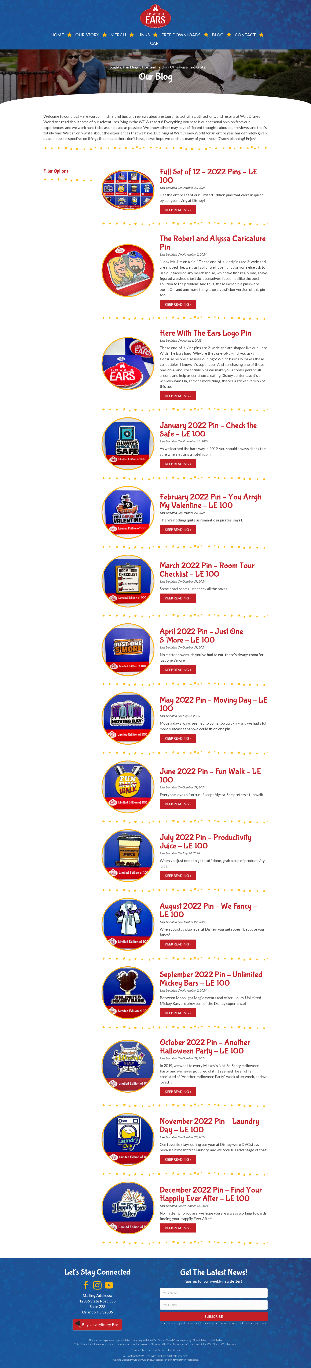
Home (57, 34)
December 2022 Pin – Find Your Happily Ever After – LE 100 (211, 1194)
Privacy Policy (138, 1350)
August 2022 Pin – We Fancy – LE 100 (208, 910)
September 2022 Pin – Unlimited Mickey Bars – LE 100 (211, 979)
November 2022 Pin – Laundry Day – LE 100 (209, 1125)
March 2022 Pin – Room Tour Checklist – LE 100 (207, 570)
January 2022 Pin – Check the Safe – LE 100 (208, 430)
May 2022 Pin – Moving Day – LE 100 (214, 704)
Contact (245, 34)
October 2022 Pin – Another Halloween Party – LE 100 (205, 1047)
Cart (155, 43)
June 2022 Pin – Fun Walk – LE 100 (210, 776)
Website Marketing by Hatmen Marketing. (175, 1359)
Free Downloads (181, 34)
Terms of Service (157, 1350)
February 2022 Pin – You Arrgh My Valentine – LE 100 (211, 501)
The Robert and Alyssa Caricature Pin (213, 243)
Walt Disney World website (222, 1344)
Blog (217, 34)
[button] (85, 1285)
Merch (118, 34)
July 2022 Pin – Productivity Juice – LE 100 (205, 842)
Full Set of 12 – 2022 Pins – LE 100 (208, 176)
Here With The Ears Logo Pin (205, 333)
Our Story (87, 34)
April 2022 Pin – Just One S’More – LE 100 (201, 636)
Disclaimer (174, 1350)
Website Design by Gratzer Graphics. (133, 1359)
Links (144, 34)
